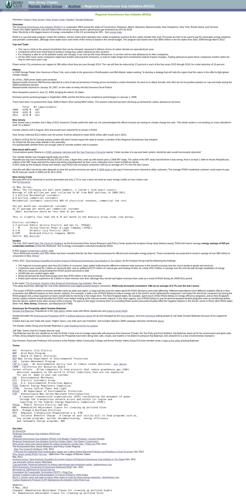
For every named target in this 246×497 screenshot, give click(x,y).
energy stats (115, 32)
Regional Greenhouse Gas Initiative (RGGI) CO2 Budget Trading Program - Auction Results (58, 439)
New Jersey (39, 19)
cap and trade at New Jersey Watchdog (32, 462)
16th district (59, 311)
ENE (15, 377)
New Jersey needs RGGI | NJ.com (30, 454)
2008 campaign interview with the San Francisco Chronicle (75, 152)
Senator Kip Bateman (23, 311)
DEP (15, 358)
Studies (70, 19)
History (27, 19)
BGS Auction (32, 236)
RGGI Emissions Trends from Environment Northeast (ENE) (42, 467)
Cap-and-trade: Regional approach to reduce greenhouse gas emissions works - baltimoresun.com (62, 464)
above (161, 321)
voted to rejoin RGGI (117, 311)
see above (120, 364)
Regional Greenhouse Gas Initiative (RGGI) (39, 27)
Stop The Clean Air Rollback (48, 243)
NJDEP (16, 391)
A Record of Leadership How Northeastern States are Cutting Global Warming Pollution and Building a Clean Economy (73, 451)
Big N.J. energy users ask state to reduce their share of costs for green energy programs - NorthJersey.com (66, 477)
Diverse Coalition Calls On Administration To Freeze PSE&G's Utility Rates (50, 475)
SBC (15, 415)
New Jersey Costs (55, 19)
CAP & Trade (20, 364)
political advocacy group (80, 316)
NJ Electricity (23, 182)
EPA (15, 383)
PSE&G (16, 404)
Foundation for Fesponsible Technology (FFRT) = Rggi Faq (42, 472)
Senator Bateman (84, 19)
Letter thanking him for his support (81, 326)
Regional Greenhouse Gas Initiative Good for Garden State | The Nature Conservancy (56, 441)
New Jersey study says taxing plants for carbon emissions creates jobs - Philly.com (54, 444)
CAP (15, 361)
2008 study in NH (107, 169)
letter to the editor (172, 340)
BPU (15, 356)
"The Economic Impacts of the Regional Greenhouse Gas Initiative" (59, 283)
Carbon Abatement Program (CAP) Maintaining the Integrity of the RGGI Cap (51, 480)
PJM (15, 394)
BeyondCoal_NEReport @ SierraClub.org (34, 469)
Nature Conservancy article (34, 251)
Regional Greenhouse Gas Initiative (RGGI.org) (36, 434)
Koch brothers (128, 316)
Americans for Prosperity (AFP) (49, 316)
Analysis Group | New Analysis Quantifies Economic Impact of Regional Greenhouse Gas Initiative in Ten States (69, 459)
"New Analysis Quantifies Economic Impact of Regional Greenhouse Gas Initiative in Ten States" (73, 261)
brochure (150, 316)
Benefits (18, 436)
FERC (15, 385)
